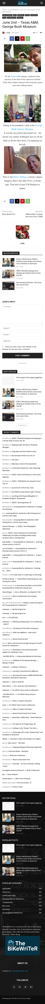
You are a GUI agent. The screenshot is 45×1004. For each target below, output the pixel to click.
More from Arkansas (22, 778)
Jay (3, 774)
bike (15, 15)
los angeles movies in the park (13, 770)
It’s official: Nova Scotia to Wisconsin (25, 690)
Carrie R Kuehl (7, 548)
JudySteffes (34, 15)
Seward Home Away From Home (24, 713)
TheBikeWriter (11, 17)
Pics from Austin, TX (24, 783)
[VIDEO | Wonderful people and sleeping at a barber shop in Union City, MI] (8, 274)
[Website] (25, 987)
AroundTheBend (13, 10)
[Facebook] (12, 38)
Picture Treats (17, 787)
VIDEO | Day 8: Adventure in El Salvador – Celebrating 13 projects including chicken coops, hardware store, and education (20, 535)
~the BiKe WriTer (8, 656)
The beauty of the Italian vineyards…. (26, 628)
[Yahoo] (31, 987)
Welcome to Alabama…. (18, 755)
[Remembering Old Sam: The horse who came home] (8, 286)
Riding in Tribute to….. (20, 667)
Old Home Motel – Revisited (18, 751)
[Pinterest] (22, 38)
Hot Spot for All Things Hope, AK (24, 724)
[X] (17, 38)
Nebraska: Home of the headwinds (24, 464)
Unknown (5, 609)
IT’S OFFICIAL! (13, 618)
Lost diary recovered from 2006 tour (25, 671)
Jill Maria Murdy (8, 579)
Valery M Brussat (8, 526)
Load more (21, 425)
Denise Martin (7, 778)
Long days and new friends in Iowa (24, 451)
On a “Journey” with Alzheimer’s (25, 686)
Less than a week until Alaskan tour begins (25, 739)
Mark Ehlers (6, 686)
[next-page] (7, 293)
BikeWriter (21, 15)
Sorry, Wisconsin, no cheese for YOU (28, 592)
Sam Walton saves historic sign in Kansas (26, 492)
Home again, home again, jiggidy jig (29, 377)
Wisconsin (20, 17)
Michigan (5, 265)
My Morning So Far (19, 609)
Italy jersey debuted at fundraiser (29, 656)
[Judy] (3, 33)
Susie (4, 705)
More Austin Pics (8, 214)
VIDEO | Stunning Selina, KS (21, 502)
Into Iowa (15, 460)
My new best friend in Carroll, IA (23, 456)
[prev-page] (3, 293)
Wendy (4, 739)
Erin (3, 618)
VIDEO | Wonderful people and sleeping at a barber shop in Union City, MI (28, 273)
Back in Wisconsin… (34, 770)
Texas (4, 17)
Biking (27, 15)
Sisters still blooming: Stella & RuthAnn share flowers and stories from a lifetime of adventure (28, 261)
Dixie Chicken (20, 177)
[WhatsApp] (28, 38)
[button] (4, 3)
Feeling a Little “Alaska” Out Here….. (25, 728)
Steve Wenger (7, 592)
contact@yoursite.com (19, 971)
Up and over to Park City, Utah (22, 488)
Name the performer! (20, 639)
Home (4, 10)
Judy (8, 33)
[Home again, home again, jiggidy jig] (8, 380)
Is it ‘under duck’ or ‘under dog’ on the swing (25, 575)
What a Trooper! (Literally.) (22, 701)
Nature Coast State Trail (21, 759)
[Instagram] (19, 987)
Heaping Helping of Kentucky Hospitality (27, 747)
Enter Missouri (13, 774)
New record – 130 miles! (16, 743)
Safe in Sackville (18, 682)
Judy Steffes (6, 542)
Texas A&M (15, 76)
